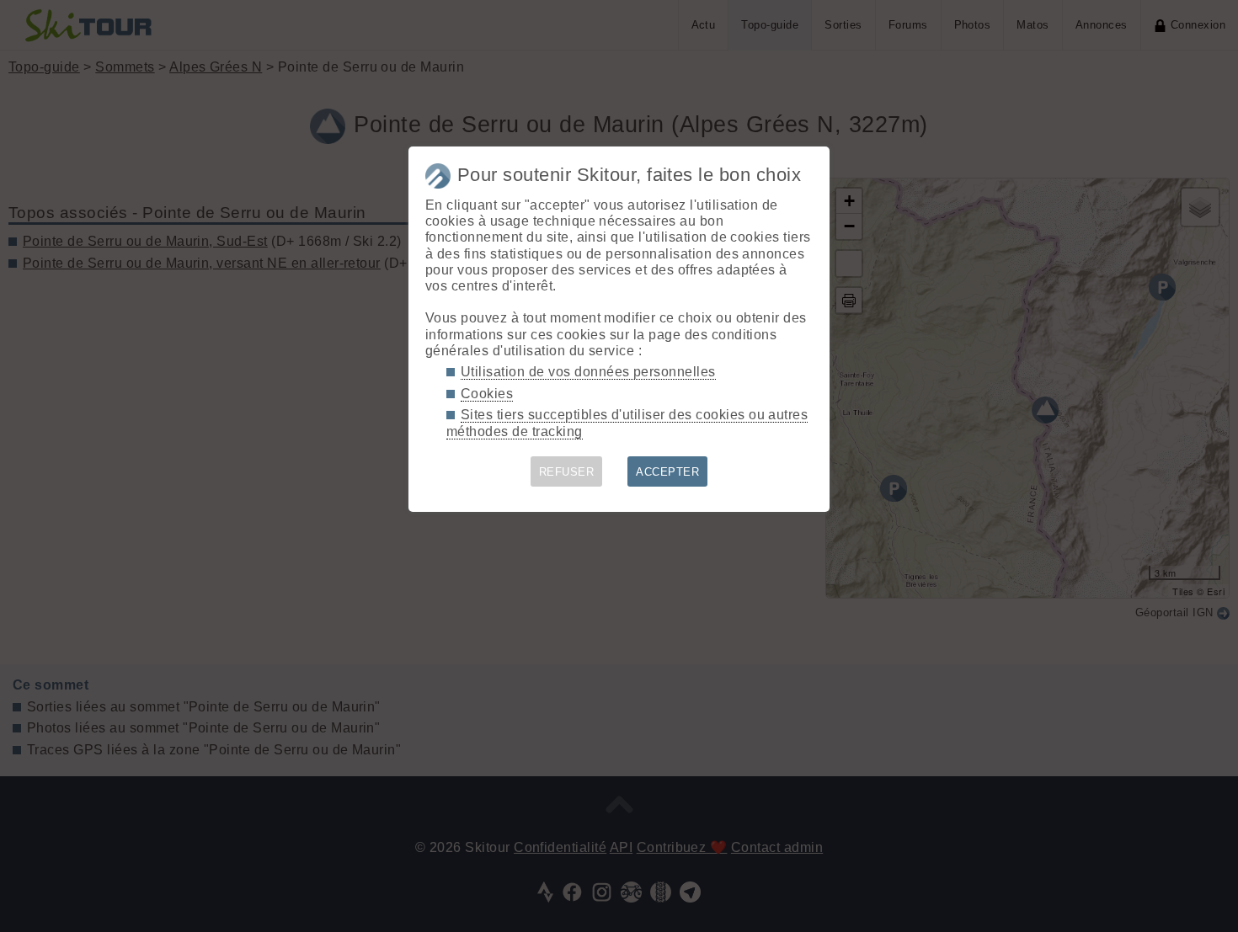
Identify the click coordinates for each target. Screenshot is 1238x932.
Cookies (487, 393)
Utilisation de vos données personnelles (588, 372)
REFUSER (566, 472)
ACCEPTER (667, 472)
